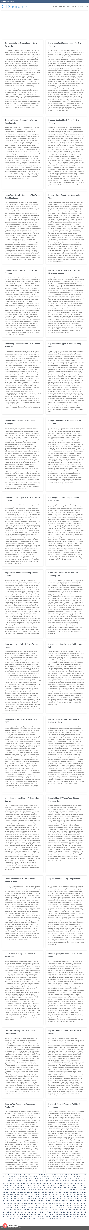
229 (39, 1192)
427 (59, 1210)
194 (85, 1187)
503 (74, 1216)
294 (15, 1199)
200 (22, 1190)
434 (84, 1210)
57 (72, 1176)
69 (21, 1179)
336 (77, 1201)
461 (11, 1214)
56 (69, 1176)
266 (85, 1194)
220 (7, 1192)
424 (49, 1210)
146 (8, 1185)
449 (54, 1212)
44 (37, 1176)
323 (32, 1201)
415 (18, 1210)
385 (82, 1205)
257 (53, 1194)
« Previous (6, 1174)
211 (61, 1190)
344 (22, 1203)
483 (4, 1216)
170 (4, 1187)
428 (63, 1210)
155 (38, 1185)
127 (28, 1183)
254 (43, 1194)
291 (4, 1199)
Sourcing (62, 6)
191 (75, 1187)
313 (81, 1199)
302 (43, 1199)
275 (32, 1196)
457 (81, 1212)
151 (25, 1185)
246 (15, 1194)
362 (85, 1203)
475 (60, 1214)
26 (71, 1174)
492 (36, 1216)
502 (71, 1216)
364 (7, 1205)
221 (11, 1192)
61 (82, 1176)
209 (54, 1190)
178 (31, 1187)
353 (53, 1203)
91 (81, 1179)
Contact (81, 6)
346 (29, 1203)
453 (67, 1212)
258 (57, 1194)
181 (41, 1187)
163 (64, 1185)
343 (18, 1203)
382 (71, 1205)
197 (12, 1190)
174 (18, 1187)
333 (67, 1201)
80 (51, 1179)
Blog (68, 6)
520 (53, 1219)
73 (32, 1179)
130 (38, 1183)
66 (13, 1179)
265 (81, 1194)
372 (36, 1205)
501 (68, 1216)
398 (43, 1207)
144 (85, 1183)
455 (74, 1212)
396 (36, 1207)
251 (32, 1194)
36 (14, 1176)
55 (66, 1176)
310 (71, 1199)
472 (50, 1214)
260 (63, 1194)
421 (38, 1210)
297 (25, 1199)
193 (81, 1187)
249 (25, 1194)
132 (44, 1183)
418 (28, 1210)
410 (85, 1207)
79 (49, 1179)
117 (79, 1181)
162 (61, 1185)
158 (47, 1185)
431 (74, 1210)
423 (45, 1210)
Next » (78, 1219)
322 (28, 1201)
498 (57, 1216)
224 (21, 1192)
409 (82, 1207)
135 (55, 1183)
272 (21, 1196)
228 (35, 1192)
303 (46, 1199)
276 (35, 1196)
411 (4, 1210)
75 (37, 1179)
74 (35, 1179)
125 (21, 1183)
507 (10, 1219)
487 (18, 1216)
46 (42, 1176)
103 (33, 1181)
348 (36, 1203)
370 (29, 1205)
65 (10, 1179)
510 (21, 1219)
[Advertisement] (44, 23)
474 (57, 1214)
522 (60, 1219)
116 (76, 1181)
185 (55, 1187)
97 (14, 1181)
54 (64, 1176)
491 (32, 1216)
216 (77, 1190)
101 (26, 1181)
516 (40, 1219)
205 (39, 1190)
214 (71, 1190)
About (74, 6)
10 (29, 1174)
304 (50, 1199)
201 (25, 1190)
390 (14, 1207)
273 (25, 1196)
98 (17, 1181)
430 (70, 1210)
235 (60, 1192)
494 (43, 1216)
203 (32, 1190)
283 (60, 1196)
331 (60, 1201)
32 (3, 1176)
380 (64, 1205)
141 (75, 1183)
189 (68, 1187)
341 (11, 1203)
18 (49, 1174)
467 (32, 1214)
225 (25, 1192)
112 (63, 1181)
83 (59, 1179)
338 (85, 1201)
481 (82, 1214)
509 (17, 1219)
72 (29, 1179)
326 (42, 1201)
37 (17, 1176)
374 (43, 1205)
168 (81, 1185)
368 (21, 1205)
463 (18, 1214)
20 (55, 1174)
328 (49, 1201)
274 (28, 1196)
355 (60, 1203)
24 (66, 1174)
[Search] (87, 6)
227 (32, 1192)
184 (51, 1187)
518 (47, 1219)
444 (36, 1212)
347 (32, 1203)
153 (31, 1185)
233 (53, 1192)
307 (61, 1199)
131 (41, 1183)
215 (74, 1190)
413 (11, 1210)
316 (7, 1201)
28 (77, 1174)
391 (18, 1207)
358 (71, 1203)
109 (53, 1181)
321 (25, 1201)
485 (11, 1216)
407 (74, 1207)
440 (22, 1212)
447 (46, 1212)
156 (41, 1185)
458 (85, 1212)
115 (73, 1181)
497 (53, 1216)
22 (60, 1174)
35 (12, 1176)
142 (78, 1183)
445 (39, 1212)
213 (67, 1190)
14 (39, 1174)
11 (31, 1174)
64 (7, 1179)
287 (74, 1196)
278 (43, 1196)
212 (64, 1190)
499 (61, 1216)
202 (29, 1190)
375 (46, 1205)
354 (57, 1203)
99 (20, 1181)
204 (36, 1190)
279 (46, 1196)
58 (74, 1176)
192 (78, 1187)
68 (18, 1179)
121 (8, 1183)
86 (68, 1179)
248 (22, 1194)
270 (14, 1196)
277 (39, 1196)
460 (7, 1214)
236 (64, 1192)
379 (60, 1205)
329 (53, 1201)
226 (28, 1192)
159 (51, 1185)
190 (71, 1187)
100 (23, 1181)
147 (11, 1185)
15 (42, 1174)
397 (39, 1207)
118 (82, 1181)
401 (53, 1207)
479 (74, 1214)
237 (67, 1192)
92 (84, 1179)
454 (71, 1212)
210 (57, 1190)
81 (54, 1179)
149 (18, 1185)
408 (78, 1207)
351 (47, 1203)
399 (46, 1207)
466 (28, 1214)
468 (36, 1214)
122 (11, 1183)
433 (81, 1210)
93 (3, 1181)
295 (18, 1199)
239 (74, 1192)
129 (34, 1183)
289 (81, 1196)
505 (81, 1216)
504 (78, 1216)
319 (18, 1201)
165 (71, 1185)
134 (51, 1183)
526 (74, 1219)
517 (43, 1219)
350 (43, 1203)
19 (52, 1174)
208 (50, 1190)
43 (34, 1176)
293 (11, 1199)
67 (15, 1179)
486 (15, 1216)
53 (61, 1176)
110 (57, 1181)
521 (57, 1219)
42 (31, 1176)
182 (44, 1187)
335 (74, 1201)
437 (11, 1212)
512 (27, 1219)
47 (45, 1176)
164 (67, 1185)
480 (78, 1214)
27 (74, 1174)
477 (67, 1214)
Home (55, 6)
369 (25, 1205)
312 (78, 1199)
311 (75, 1199)
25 (68, 1174)
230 (43, 1192)
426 (56, 1210)
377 (53, 1205)
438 (15, 1212)
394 (28, 1207)
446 (43, 1212)
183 (48, 1187)
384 (78, 1205)
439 (18, 1212)
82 (57, 1179)
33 (6, 1176)
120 (4, 1183)
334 (70, 1201)
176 (24, 1187)
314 (85, 1199)
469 (39, 1214)
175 (21, 1187)
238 (71, 1192)
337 (81, 1201)
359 (74, 1203)
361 (81, 1203)
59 (77, 1176)
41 (28, 1176)
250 (29, 1194)
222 (14, 1192)
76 (40, 1179)
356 (64, 1203)
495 (46, 1216)
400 (50, 1207)
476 (64, 1214)
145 (4, 1185)
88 (73, 1179)
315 (4, 1201)
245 (11, 1194)
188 (65, 1187)
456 (78, 1212)
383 (74, 1205)
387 (4, 1207)
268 (7, 1196)
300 (36, 1199)
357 (67, 1203)
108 (50, 1181)
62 (85, 1176)
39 (23, 1176)
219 (4, 1192)
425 (52, 1210)
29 (79, 1174)
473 (53, 1214)
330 (56, 1201)
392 (21, 1207)
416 (21, 1210)
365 (11, 1205)
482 (85, 1214)
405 (67, 1207)
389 (11, 1207)
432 (77, 1210)
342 (15, 1203)
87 (71, 1179)
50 (53, 1176)
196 (8, 1190)
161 (57, 1185)
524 (67, 1219)
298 (29, 1199)
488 (22, 1216)
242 (85, 1192)
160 (54, 1185)
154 (34, 1185)
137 (61, 1183)
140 (71, 1183)
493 (39, 1216)
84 (62, 1179)
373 (39, 1205)
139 (68, 1183)
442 (29, 1212)
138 (65, 1183)
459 (4, 1214)
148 (15, 1185)
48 (48, 1176)
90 (79, 1179)
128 (31, 1183)
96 (12, 1181)
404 (64, 1207)
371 (32, 1205)
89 (76, 1179)
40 (26, 1176)
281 (53, 1196)
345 (25, 1203)
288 (78, 1196)
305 (54, 1199)
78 (46, 1179)
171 (8, 1187)
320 (21, 1201)
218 (84, 1190)
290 (85, 1196)
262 (70, 1194)
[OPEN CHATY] (5, 1225)
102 (30, 1181)
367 (18, 1205)
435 (4, 1212)
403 (60, 1207)
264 (78, 1194)
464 (21, 1214)
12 (34, 1174)
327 (46, 1201)
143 (81, 1183)
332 (63, 1201)
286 (71, 1196)
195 (5, 1190)
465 (25, 1214)
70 (24, 1179)
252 (36, 1194)
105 (40, 1181)
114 (69, 1181)
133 (48, 1183)
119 (85, 1181)
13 (36, 1174)
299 (32, 1199)
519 (50, 1219)
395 (32, 1207)
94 (6, 1181)
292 (8, 1199)
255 (46, 1194)
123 (14, 1183)
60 (80, 1176)
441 (25, 1212)
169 (84, 1185)
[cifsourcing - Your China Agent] (14, 6)
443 (32, 1212)
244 (8, 1194)
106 (43, 1181)
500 (64, 1216)
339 (4, 1203)
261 (67, 1194)
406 (71, 1207)
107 (47, 1181)
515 (37, 1219)
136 (58, 1183)
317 (11, 1201)
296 (22, 1199)
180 (38, 1187)
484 (8, 1216)
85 (65, 1179)
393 (25, 1207)
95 (9, 1181)
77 (43, 1179)
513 (30, 1219)
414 (14, 1210)
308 (64, 1199)
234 (57, 1192)
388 (7, 1207)
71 (26, 1179)
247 (18, 1194)
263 (74, 1194)
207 (46, 1190)
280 (50, 1196)
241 (81, 1192)
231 (46, 1192)
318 (14, 1201)
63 (4, 1179)
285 (67, 1196)
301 (40, 1199)
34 (9, 1176)
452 (64, 1212)
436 (8, 1212)
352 (50, 1203)
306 (57, 1199)
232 (49, 1192)
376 (50, 1205)
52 (58, 1176)
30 (82, 1174)
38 (20, 1176)
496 (50, 1216)
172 (11, 1187)
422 (42, 1210)
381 (67, 1205)
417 (25, 1210)
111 (60, 1181)
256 (50, 1194)
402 (57, 1207)
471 (46, 1214)
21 (57, 1174)
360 (78, 1203)
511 (24, 1219)
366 (14, 1205)
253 (39, 1194)
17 (47, 1174)
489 (25, 1216)
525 (71, 1219)
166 (74, 1185)
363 (4, 1205)
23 (63, 1174)
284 (64, 1196)
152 (28, 1185)
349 (40, 1203)
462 (14, 1214)
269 (11, 1196)
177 (28, 1187)
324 (35, 1201)
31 (85, 1174)
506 (85, 1216)
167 (78, 1185)
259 (60, 1194)
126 (24, 1183)
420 (35, 1210)
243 (4, 1194)
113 (66, 1181)
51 (56, 1176)
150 (21, 1185)
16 (44, 1174)
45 (39, 1176)
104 (36, 1181)
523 (64, 1219)
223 (18, 1192)
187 (61, 1187)
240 (78, 1192)
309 (68, 1199)
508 (14, 1219)
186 (58, 1187)
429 (67, 1210)
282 (57, 1196)
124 (18, 1183)
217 (81, 1190)
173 (14, 1187)
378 (57, 1205)
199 (18, 1190)
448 (50, 1212)
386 (85, 1205)
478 (71, 1214)
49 (50, 1176)
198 (15, 1190)
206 (43, 1190)
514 (34, 1219)
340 (8, 1203)
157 (44, 1185)
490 (29, 1216)
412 (8, 1210)
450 (57, 1212)
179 (34, 1187)
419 (31, 1210)
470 (43, 1214)
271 (18, 1196)
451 (61, 1212)
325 (39, 1201)
